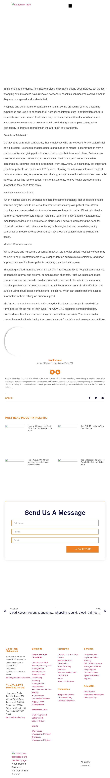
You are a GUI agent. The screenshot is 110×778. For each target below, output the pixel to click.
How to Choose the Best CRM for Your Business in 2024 (40, 428)
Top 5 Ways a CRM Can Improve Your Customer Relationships (38, 462)
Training (87, 660)
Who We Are (90, 691)
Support (87, 678)
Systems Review (91, 675)
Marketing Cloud (39, 715)
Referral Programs (66, 700)
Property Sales (38, 671)
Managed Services (92, 666)
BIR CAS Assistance (93, 663)
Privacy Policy (90, 697)
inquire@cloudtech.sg (15, 717)
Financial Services (66, 681)
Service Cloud (38, 721)
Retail (60, 678)
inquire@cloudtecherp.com (18, 678)
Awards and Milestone (94, 694)
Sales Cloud (37, 718)
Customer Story (65, 697)
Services (62, 669)
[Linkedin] (52, 372)
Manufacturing (64, 666)
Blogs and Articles (66, 694)
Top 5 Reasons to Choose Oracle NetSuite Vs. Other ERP (93, 462)
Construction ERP (40, 662)
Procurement (38, 686)
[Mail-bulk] (57, 372)
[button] (70, 6)
